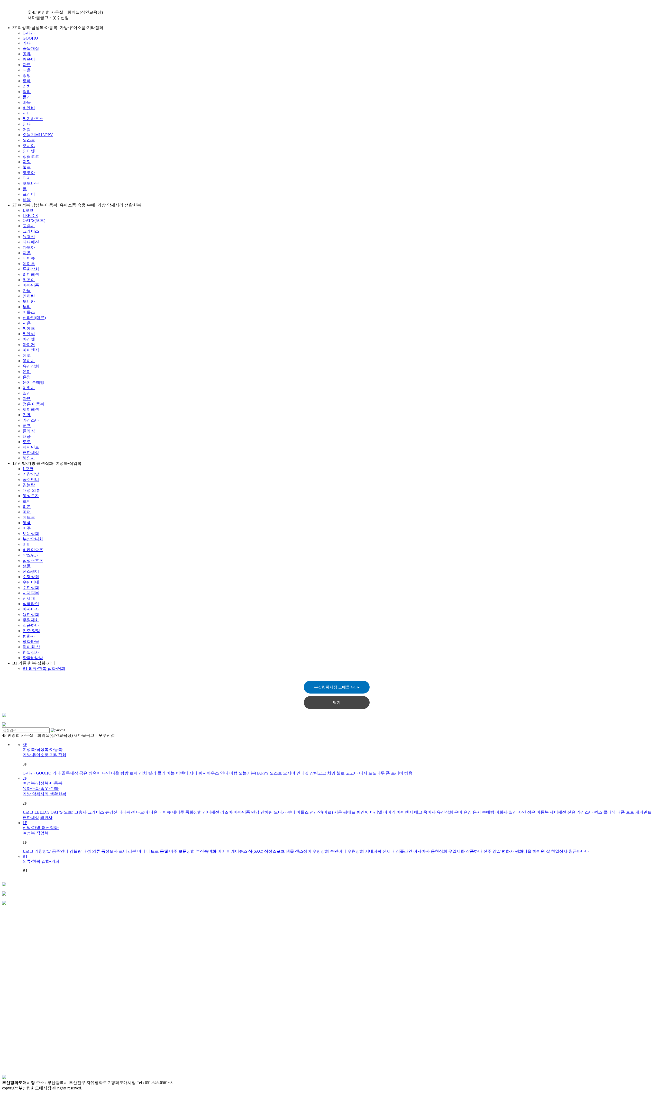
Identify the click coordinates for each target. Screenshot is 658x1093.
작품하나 (31, 625)
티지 (27, 178)
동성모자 (31, 496)
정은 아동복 (33, 404)
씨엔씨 (29, 334)
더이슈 (29, 258)
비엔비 (29, 108)
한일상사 (31, 652)
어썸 (27, 129)
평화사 (29, 636)
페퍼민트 (31, 447)
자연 (27, 398)
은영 (27, 377)
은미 (27, 371)
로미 (27, 501)
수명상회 (31, 577)
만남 (27, 290)
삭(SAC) (30, 555)
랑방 (27, 75)
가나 (27, 43)
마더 (27, 512)
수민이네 (31, 582)
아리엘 (29, 339)
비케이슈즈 (33, 550)
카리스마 (31, 420)
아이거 (29, 344)
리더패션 (31, 274)
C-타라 (29, 33)
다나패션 (31, 242)
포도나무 (31, 183)
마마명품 (31, 285)
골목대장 (31, 48)
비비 (27, 544)
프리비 (29, 194)
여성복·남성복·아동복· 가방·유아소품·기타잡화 (44, 749)
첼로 (27, 167)
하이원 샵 (31, 647)
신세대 (29, 598)
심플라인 (31, 604)
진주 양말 (31, 631)
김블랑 (29, 485)
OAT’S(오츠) (34, 220)
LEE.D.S (30, 215)
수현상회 (31, 587)
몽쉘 (27, 523)
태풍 (27, 436)
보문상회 (31, 533)
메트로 (29, 517)
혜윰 (27, 199)
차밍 (27, 162)
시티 (27, 113)
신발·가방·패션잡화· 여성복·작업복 (41, 828)
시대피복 (31, 593)
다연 (27, 64)
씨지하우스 (33, 118)
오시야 (29, 145)
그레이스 (31, 231)
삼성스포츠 (33, 560)
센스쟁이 (31, 571)
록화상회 (31, 269)
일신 (27, 393)
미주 (27, 528)
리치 (27, 86)
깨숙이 (29, 59)
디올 (27, 70)
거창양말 (31, 474)
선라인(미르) (34, 317)
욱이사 (29, 361)
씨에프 (29, 328)
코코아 (29, 172)
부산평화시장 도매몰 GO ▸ (337, 687)
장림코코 (31, 156)
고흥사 (29, 226)
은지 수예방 (33, 382)
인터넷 (29, 151)
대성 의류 (31, 490)
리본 (27, 506)
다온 (27, 253)
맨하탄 (29, 296)
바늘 (27, 102)
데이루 (29, 263)
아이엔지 (31, 350)
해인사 (29, 458)
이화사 (29, 388)
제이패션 (31, 409)
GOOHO (30, 38)
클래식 (29, 431)
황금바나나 (33, 657)
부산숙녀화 (33, 539)
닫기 (337, 702)
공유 (27, 54)
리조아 (29, 280)
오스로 (29, 140)
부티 (27, 307)
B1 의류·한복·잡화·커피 (44, 668)
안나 (27, 124)
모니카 (29, 301)
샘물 (27, 566)
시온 (27, 323)
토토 (27, 442)
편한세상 (31, 452)
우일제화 (31, 620)
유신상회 (31, 366)
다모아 (29, 247)
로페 (27, 81)
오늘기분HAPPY (38, 135)
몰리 (27, 97)
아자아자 (31, 609)
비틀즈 (29, 312)
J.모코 (28, 210)
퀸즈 (27, 425)
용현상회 (31, 614)
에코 (27, 355)
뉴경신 (29, 236)
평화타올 (31, 641)
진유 (27, 415)
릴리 (27, 91)
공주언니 (31, 479)
